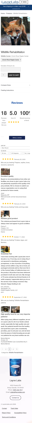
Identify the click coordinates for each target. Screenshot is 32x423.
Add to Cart (14, 75)
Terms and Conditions (9, 417)
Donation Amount (8, 66)
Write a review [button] (17, 138)
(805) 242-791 (17, 390)
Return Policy (6, 413)
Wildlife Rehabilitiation (16, 352)
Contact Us (15, 398)
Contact (4, 408)
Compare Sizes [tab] (6, 85)
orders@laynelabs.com (17, 392)
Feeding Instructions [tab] (7, 90)
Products (9, 13)
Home (3, 13)
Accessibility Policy (20, 413)
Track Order (14, 408)
